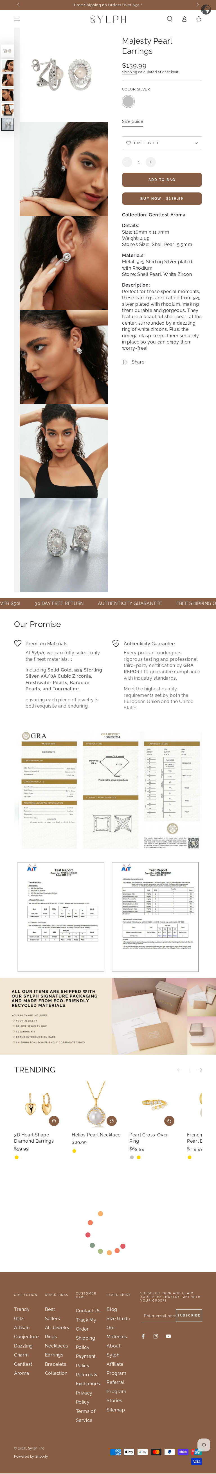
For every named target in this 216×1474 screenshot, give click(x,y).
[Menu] (17, 19)
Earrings (54, 1355)
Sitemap (116, 1410)
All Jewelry (57, 1327)
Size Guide (132, 121)
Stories (114, 1400)
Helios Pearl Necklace (96, 1135)
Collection (56, 1373)
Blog (112, 1309)
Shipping (129, 72)
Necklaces (56, 1346)
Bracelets (55, 1364)
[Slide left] (19, 5)
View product (169, 1121)
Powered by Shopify (31, 1457)
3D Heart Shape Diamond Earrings (34, 1138)
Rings (51, 1336)
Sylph (33, 1448)
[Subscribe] (189, 1315)
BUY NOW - (162, 199)
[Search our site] (169, 19)
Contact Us (88, 1310)
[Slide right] (197, 5)
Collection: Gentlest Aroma (154, 215)
